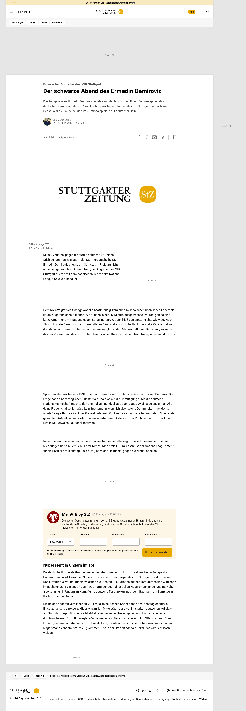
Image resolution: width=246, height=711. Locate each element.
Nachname (118, 534)
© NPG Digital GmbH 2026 (25, 698)
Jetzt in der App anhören (61, 137)
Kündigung (162, 699)
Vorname (84, 534)
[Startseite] (15, 676)
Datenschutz (93, 699)
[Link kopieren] (138, 137)
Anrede (51, 534)
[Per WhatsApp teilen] (162, 137)
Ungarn (44, 22)
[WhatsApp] (144, 690)
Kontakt (176, 699)
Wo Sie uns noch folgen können (190, 690)
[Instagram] (137, 690)
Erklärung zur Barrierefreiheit (136, 699)
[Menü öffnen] (11, 12)
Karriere (70, 699)
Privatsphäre (55, 699)
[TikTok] (150, 690)
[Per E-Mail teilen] (154, 137)
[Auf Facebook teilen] (146, 137)
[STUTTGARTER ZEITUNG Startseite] (109, 11)
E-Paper (22, 12)
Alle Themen (57, 22)
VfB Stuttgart (18, 22)
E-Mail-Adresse (152, 534)
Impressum (190, 699)
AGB (80, 699)
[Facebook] (157, 690)
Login (206, 11)
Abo (192, 11)
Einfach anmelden (157, 552)
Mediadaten (110, 699)
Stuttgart (32, 22)
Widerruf (204, 699)
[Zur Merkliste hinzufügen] (173, 137)
